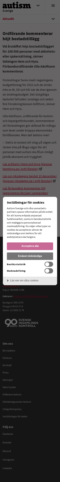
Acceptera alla (30, 245)
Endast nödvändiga (30, 256)
